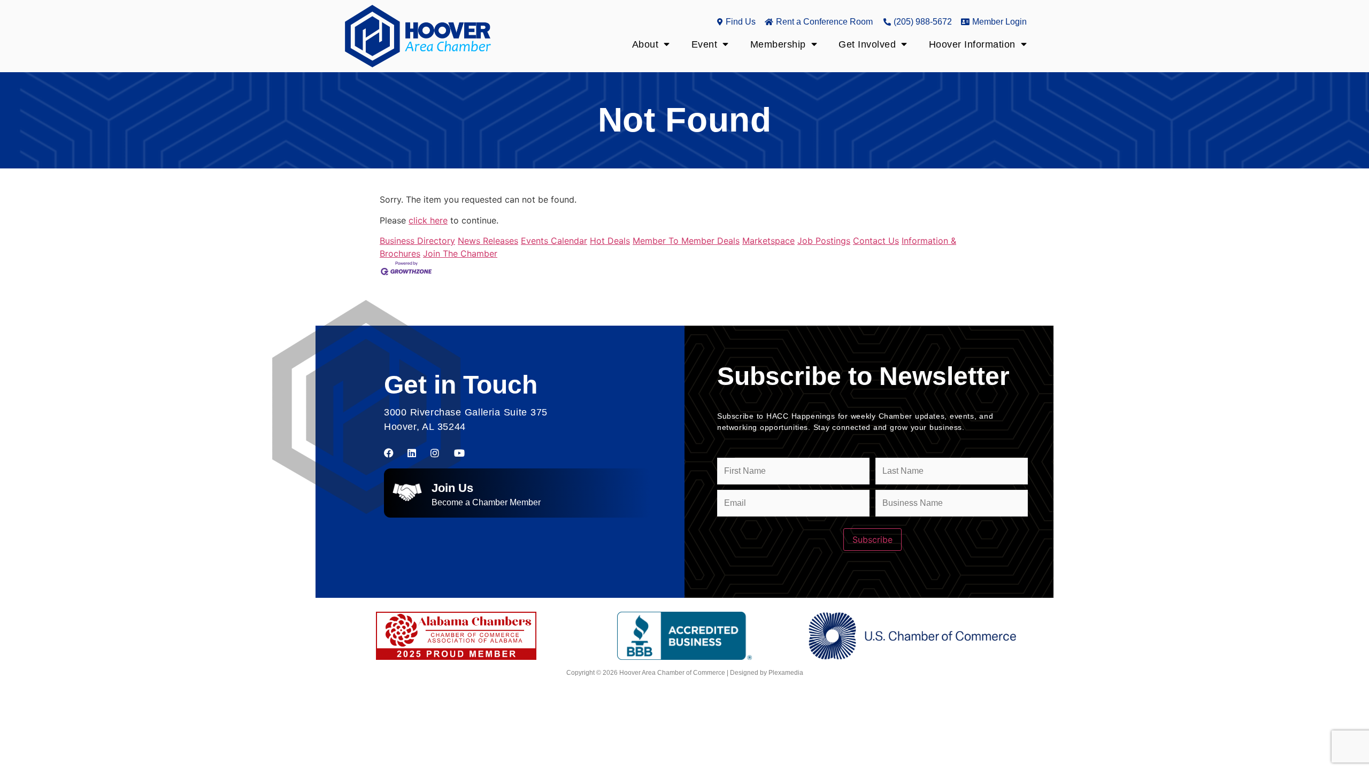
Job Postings (823, 240)
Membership (778, 44)
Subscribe (872, 539)
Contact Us (876, 240)
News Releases (488, 240)
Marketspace (768, 240)
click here (428, 220)
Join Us (452, 488)
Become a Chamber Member (486, 502)
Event (704, 44)
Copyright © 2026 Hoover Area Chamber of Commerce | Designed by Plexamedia (684, 672)
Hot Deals (610, 240)
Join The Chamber (460, 253)
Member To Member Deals (686, 240)
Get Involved (867, 44)
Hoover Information (972, 44)
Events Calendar (554, 240)
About (645, 44)
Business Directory (417, 240)
